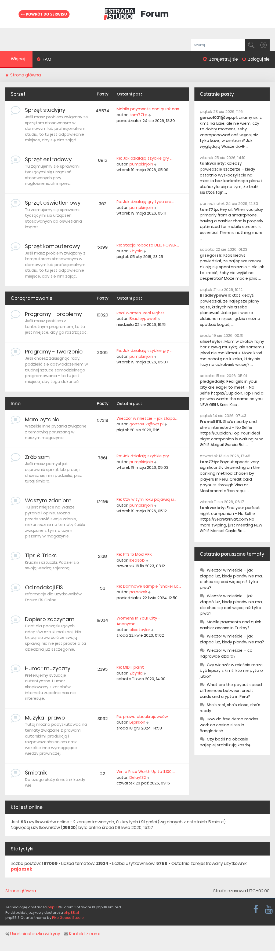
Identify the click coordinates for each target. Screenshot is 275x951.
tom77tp (138, 114)
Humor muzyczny (47, 668)
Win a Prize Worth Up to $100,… (146, 771)
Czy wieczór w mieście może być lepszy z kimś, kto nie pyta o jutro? (231, 670)
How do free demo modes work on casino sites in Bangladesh (229, 724)
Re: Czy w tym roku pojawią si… (146, 499)
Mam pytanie (42, 419)
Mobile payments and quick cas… (149, 109)
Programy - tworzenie (54, 351)
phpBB (53, 907)
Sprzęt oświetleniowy (53, 203)
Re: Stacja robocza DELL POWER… (148, 245)
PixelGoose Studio (68, 917)
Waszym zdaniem (48, 500)
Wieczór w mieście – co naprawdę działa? (226, 653)
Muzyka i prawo (45, 717)
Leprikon (137, 722)
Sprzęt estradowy (48, 159)
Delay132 (137, 777)
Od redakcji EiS (44, 587)
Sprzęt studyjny (45, 110)
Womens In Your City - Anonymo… (138, 621)
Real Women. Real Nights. (141, 313)
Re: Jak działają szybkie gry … (144, 158)
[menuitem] (43, 59)
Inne (16, 403)
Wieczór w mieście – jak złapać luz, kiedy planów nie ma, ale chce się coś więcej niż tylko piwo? (231, 604)
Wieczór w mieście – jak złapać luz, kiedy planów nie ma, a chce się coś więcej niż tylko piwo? (231, 578)
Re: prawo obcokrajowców (142, 716)
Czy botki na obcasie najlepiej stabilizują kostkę (225, 742)
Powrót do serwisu (46, 14)
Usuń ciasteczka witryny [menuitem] (35, 934)
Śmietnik (36, 772)
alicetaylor (139, 629)
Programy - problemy (53, 314)
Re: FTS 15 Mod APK (134, 554)
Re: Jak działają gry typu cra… (145, 201)
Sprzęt (18, 94)
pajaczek (138, 592)
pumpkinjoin (141, 164)
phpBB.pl (71, 912)
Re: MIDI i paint (130, 667)
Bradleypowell (143, 318)
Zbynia (136, 251)
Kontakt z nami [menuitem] (84, 934)
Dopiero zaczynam (49, 619)
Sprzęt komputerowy (52, 246)
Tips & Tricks (41, 555)
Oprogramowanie (31, 298)
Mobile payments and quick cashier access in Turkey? (230, 625)
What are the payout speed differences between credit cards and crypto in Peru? (231, 690)
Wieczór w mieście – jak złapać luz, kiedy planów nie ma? (232, 639)
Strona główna (20, 891)
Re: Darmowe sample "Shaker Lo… (149, 586)
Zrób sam (37, 457)
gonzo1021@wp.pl (146, 424)
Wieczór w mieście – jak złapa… (147, 418)
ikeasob (137, 560)
